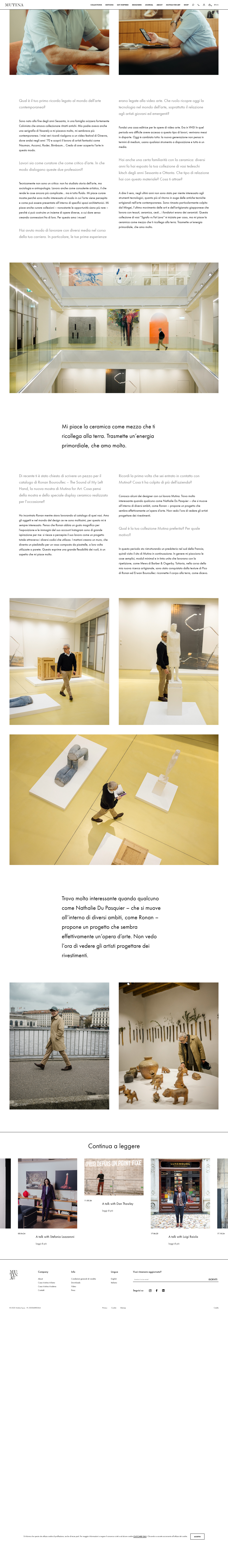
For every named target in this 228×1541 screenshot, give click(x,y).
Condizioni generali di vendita (83, 1470)
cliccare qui (140, 1536)
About (40, 1470)
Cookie (113, 1499)
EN (217, 5)
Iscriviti (213, 1471)
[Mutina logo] (24, 1466)
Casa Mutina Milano (46, 1474)
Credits (216, 1499)
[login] (204, 4)
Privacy (104, 1499)
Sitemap (123, 1499)
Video (73, 1478)
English (114, 1470)
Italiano (114, 1474)
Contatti (41, 1482)
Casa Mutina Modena (47, 1478)
